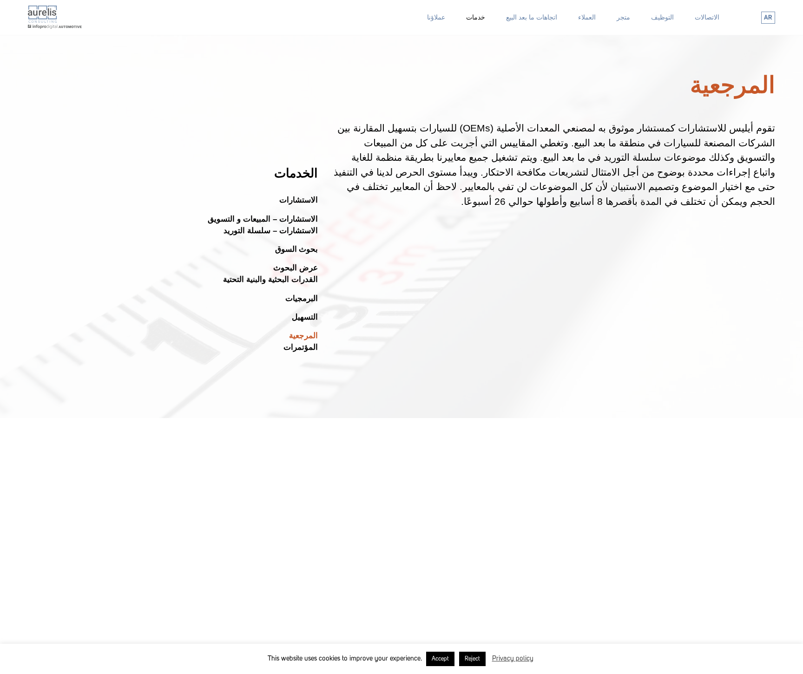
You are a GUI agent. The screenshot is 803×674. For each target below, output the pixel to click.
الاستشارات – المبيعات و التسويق (263, 218)
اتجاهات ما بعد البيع (531, 17)
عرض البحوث (295, 267)
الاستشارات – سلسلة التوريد (271, 230)
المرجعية (303, 335)
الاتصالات (707, 17)
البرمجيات (301, 298)
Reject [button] (472, 659)
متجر (623, 17)
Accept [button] (440, 659)
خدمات (475, 17)
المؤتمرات (300, 347)
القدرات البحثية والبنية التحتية (270, 279)
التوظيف (662, 17)
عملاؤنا (436, 17)
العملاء (587, 17)
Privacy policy (512, 658)
